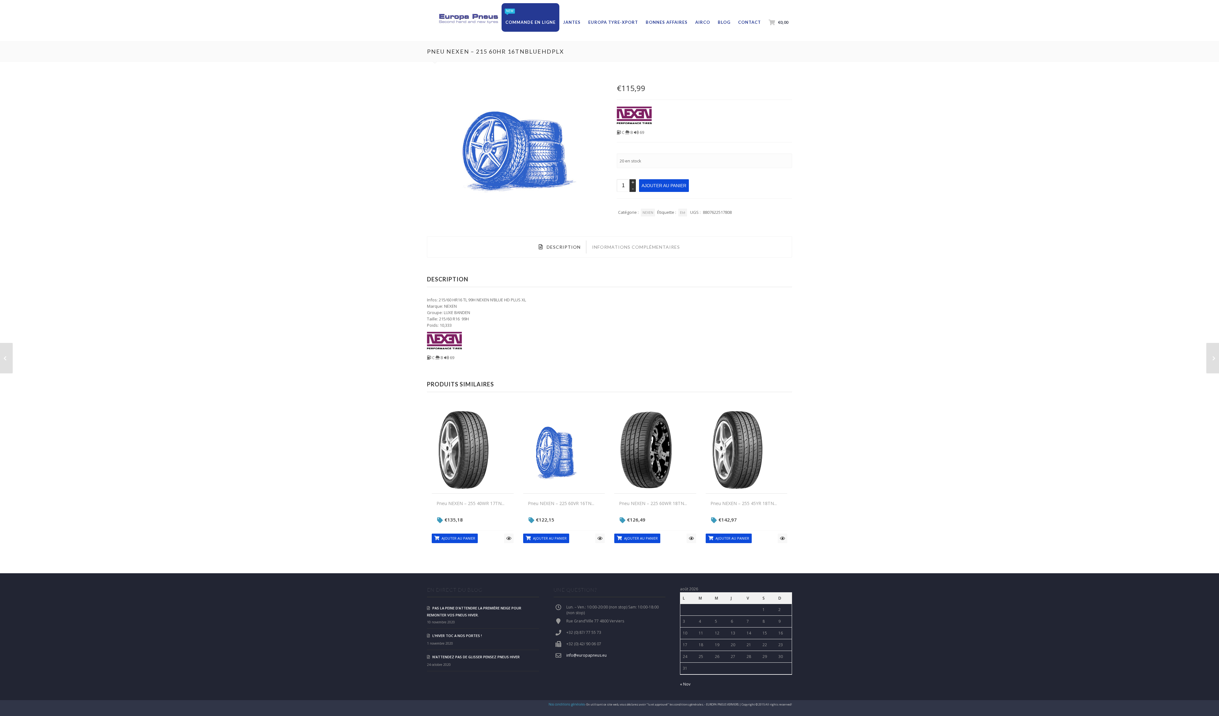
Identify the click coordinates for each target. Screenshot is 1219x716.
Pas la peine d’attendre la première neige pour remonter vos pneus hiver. (474, 611)
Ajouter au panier (664, 185)
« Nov (685, 684)
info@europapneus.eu (586, 655)
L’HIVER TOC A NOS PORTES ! (457, 635)
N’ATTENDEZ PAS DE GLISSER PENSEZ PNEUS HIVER (476, 656)
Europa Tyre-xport (613, 22)
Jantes (572, 22)
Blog (724, 22)
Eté (682, 212)
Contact (749, 22)
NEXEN (648, 212)
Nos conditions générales (567, 704)
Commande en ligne (530, 22)
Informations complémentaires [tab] (636, 247)
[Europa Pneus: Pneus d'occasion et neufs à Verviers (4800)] (468, 19)
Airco (702, 22)
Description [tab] (563, 247)
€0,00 (783, 22)
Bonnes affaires (667, 22)
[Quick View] (509, 538)
